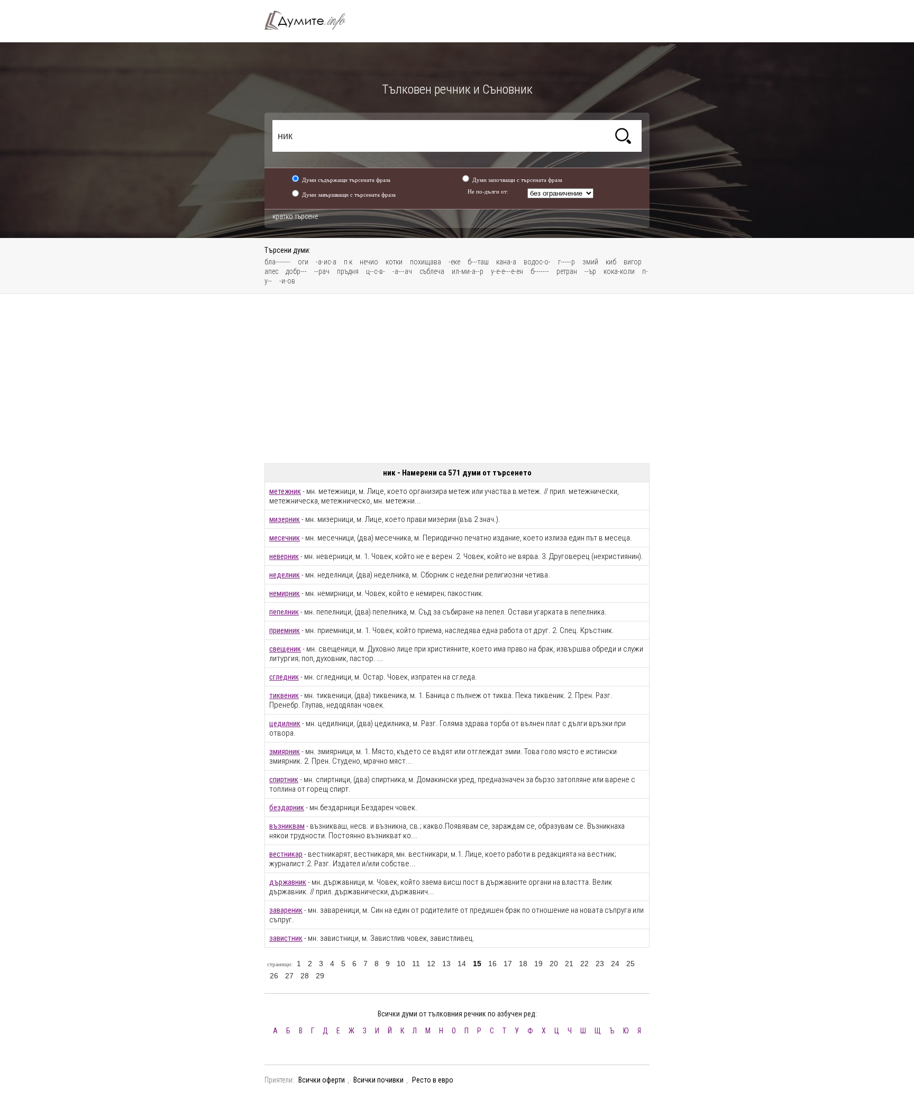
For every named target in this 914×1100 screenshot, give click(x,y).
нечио (369, 262)
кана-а (506, 262)
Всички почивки (378, 1080)
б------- (540, 271)
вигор (633, 262)
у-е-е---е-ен (507, 271)
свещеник (285, 649)
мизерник (284, 519)
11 (416, 963)
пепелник (284, 612)
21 (569, 963)
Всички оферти (321, 1080)
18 (523, 963)
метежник (285, 491)
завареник (286, 910)
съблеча (431, 271)
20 (554, 963)
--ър (590, 271)
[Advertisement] (457, 379)
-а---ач (402, 271)
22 (584, 963)
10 (401, 963)
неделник (284, 575)
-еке (454, 262)
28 (304, 975)
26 (274, 975)
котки (394, 262)
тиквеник (284, 695)
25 (630, 963)
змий (590, 262)
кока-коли (619, 271)
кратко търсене (295, 216)
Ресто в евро (432, 1080)
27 (289, 975)
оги (303, 262)
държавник (287, 882)
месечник (284, 538)
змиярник (284, 751)
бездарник (286, 807)
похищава (425, 262)
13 (446, 963)
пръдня (348, 271)
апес (271, 271)
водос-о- (537, 262)
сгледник (284, 677)
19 (538, 963)
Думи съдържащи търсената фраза (346, 180)
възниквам (287, 826)
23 (600, 963)
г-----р (566, 262)
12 (431, 963)
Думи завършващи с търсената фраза (349, 194)
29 (320, 975)
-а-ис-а (326, 262)
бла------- (277, 262)
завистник (286, 938)
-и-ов (287, 281)
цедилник (284, 723)
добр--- (296, 271)
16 (492, 963)
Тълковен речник (311, 20)
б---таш (478, 262)
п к (348, 262)
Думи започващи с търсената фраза (517, 180)
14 (462, 963)
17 (508, 963)
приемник (284, 630)
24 (615, 963)
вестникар (286, 854)
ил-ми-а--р (467, 271)
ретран (566, 271)
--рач (322, 271)
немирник (284, 593)
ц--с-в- (375, 271)
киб (611, 262)
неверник (284, 556)
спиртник (283, 779)
